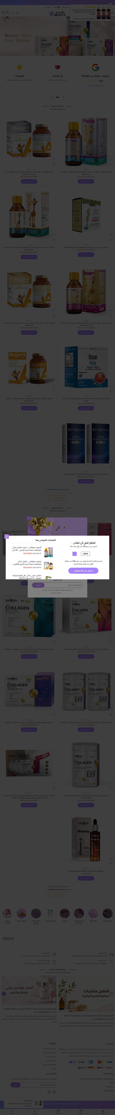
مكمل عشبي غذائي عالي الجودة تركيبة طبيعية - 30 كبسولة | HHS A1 (27, 576)
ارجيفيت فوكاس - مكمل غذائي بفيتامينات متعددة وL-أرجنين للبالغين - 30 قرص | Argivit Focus (26, 563)
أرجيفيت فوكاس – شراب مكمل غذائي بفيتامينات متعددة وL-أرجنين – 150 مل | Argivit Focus (26, 548)
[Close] (6, 536)
